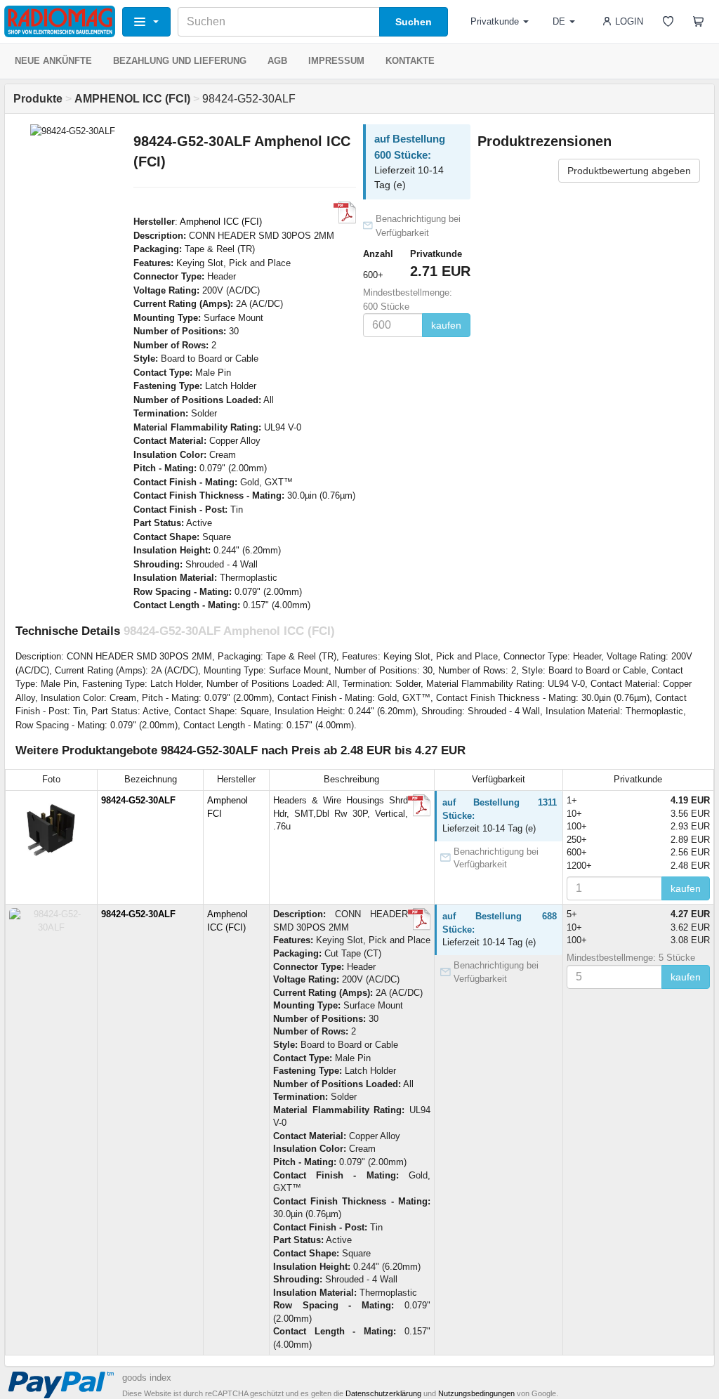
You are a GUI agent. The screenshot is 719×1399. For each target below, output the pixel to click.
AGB (277, 60)
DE (559, 21)
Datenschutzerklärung (383, 1393)
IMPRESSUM (336, 60)
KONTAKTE (410, 60)
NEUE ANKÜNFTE (53, 60)
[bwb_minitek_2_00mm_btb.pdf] (345, 213)
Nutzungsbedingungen (476, 1393)
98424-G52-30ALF (138, 800)
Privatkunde (494, 21)
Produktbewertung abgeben (629, 170)
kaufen (446, 325)
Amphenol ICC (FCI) (221, 221)
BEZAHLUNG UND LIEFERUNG (179, 60)
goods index (146, 1377)
